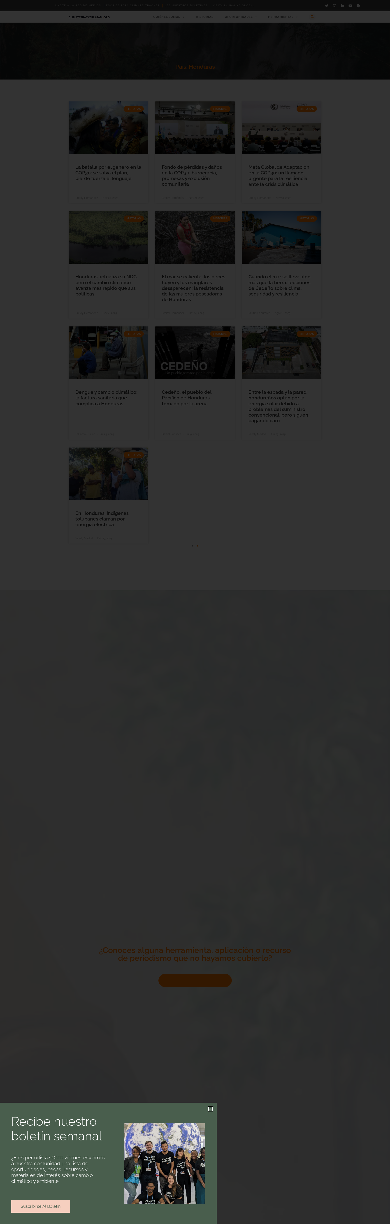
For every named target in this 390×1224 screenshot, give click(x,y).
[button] (210, 1109)
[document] (195, 612)
